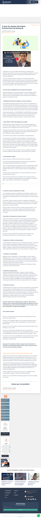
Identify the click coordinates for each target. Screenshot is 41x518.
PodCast (3, 413)
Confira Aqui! (5, 433)
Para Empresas (7, 492)
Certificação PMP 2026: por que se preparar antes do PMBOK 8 (20, 483)
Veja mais (5, 455)
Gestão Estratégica (4, 407)
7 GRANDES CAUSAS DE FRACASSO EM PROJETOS (33, 483)
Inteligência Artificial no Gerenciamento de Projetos (7, 483)
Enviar (20, 509)
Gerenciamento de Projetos (8, 32)
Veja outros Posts (35, 25)
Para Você (16, 490)
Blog (15, 492)
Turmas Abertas (8, 490)
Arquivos (3, 416)
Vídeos (3, 419)
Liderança (4, 403)
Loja (6, 497)
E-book (3, 410)
